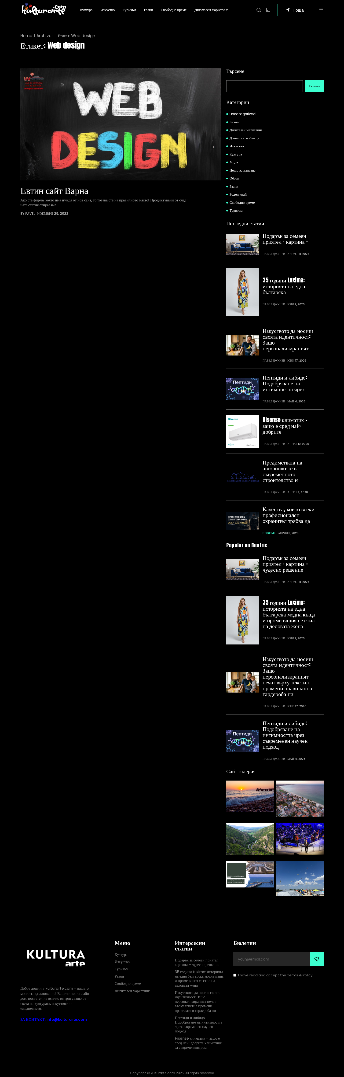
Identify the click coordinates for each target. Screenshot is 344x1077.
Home (26, 36)
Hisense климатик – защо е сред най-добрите (285, 425)
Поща (298, 10)
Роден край (238, 194)
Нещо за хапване (243, 170)
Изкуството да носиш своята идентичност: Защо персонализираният (288, 339)
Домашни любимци (244, 138)
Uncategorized (243, 113)
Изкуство (107, 10)
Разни (148, 10)
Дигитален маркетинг (211, 10)
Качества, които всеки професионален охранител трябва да (289, 515)
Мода (234, 162)
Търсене (235, 70)
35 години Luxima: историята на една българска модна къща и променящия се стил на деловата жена (289, 614)
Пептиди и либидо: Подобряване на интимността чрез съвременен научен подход (285, 734)
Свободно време (174, 10)
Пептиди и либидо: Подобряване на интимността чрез (285, 383)
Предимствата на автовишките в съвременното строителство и (282, 471)
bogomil (269, 533)
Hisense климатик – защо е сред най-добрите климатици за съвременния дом (198, 1043)
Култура (86, 10)
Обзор (234, 178)
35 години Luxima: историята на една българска (284, 286)
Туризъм (129, 10)
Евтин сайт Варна (54, 190)
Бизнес (235, 122)
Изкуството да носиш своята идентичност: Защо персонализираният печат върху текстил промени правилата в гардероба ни (288, 676)
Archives (45, 36)
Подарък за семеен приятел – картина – (285, 238)
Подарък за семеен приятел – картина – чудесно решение (285, 563)
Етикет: (76, 36)
